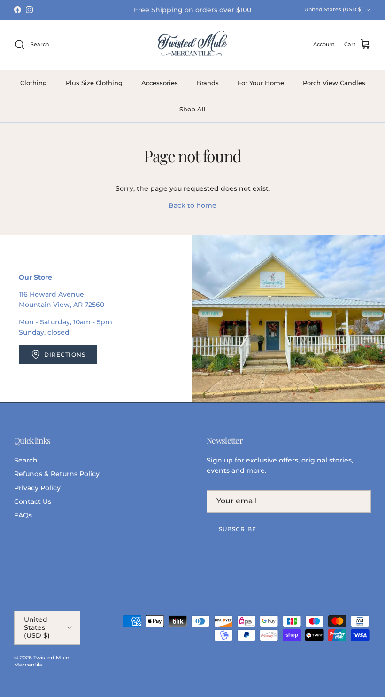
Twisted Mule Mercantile (41, 661)
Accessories (159, 82)
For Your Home (261, 82)
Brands (208, 82)
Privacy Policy (37, 488)
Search (26, 460)
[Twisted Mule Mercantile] (192, 45)
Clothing (33, 82)
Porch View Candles (334, 82)
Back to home (192, 205)
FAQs (23, 515)
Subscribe (237, 529)
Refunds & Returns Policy (57, 474)
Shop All (192, 109)
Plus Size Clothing (94, 82)
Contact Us (32, 501)
